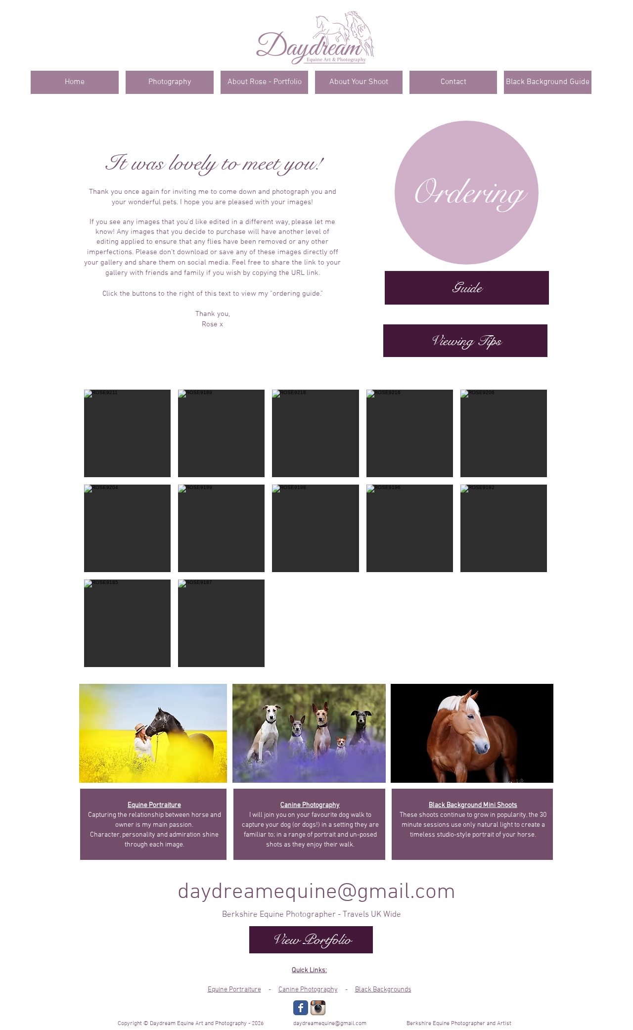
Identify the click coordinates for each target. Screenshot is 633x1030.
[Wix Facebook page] (300, 1007)
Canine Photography (308, 989)
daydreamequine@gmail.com (316, 892)
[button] (127, 433)
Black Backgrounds (383, 989)
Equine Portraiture (234, 989)
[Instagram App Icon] (318, 1007)
